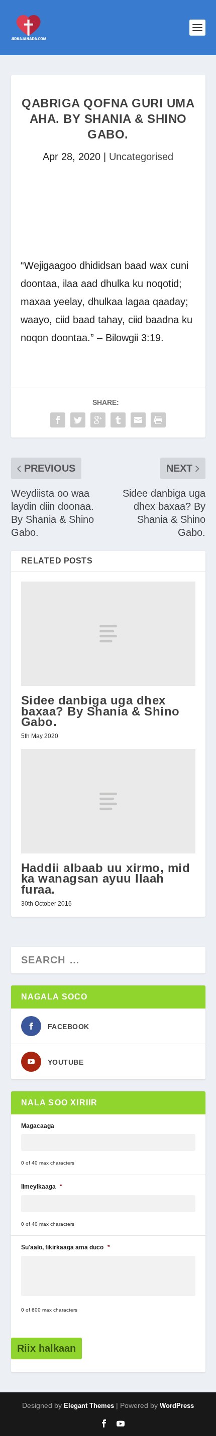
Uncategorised (141, 156)
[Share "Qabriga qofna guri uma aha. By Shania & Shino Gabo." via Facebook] (58, 420)
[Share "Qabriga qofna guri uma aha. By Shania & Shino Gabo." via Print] (158, 420)
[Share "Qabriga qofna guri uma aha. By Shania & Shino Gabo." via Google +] (98, 420)
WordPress (177, 1405)
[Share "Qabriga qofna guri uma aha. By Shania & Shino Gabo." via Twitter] (78, 420)
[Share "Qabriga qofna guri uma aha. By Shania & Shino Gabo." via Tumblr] (118, 420)
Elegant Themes (89, 1405)
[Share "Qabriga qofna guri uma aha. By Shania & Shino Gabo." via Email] (138, 420)
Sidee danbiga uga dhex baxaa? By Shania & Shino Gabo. (100, 710)
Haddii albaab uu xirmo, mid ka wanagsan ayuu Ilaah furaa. (105, 878)
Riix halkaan (46, 1348)
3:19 (151, 337)
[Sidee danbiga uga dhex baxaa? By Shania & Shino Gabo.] (108, 634)
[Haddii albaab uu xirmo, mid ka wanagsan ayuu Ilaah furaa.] (108, 801)
